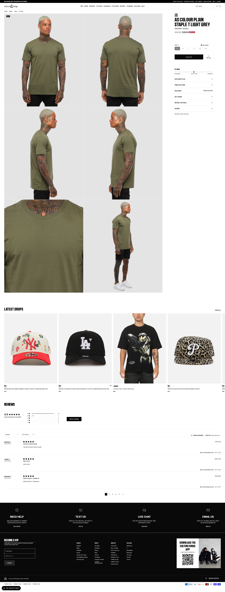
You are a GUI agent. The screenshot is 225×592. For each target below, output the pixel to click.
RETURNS (178, 97)
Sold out (189, 57)
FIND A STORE (207, 1)
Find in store (180, 85)
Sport (78, 552)
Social (129, 543)
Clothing (99, 6)
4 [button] (115, 494)
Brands (122, 6)
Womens (92, 6)
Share (177, 108)
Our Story (114, 546)
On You (97, 555)
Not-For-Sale (80, 559)
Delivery (194, 91)
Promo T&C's (114, 564)
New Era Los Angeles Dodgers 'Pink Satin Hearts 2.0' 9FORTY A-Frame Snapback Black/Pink (84, 389)
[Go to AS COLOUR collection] (179, 15)
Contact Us (114, 555)
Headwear (107, 6)
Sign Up (9, 563)
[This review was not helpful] (219, 452)
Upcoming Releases (82, 557)
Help (96, 543)
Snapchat (129, 552)
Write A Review (74, 419)
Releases (137, 6)
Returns (97, 546)
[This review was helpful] (215, 452)
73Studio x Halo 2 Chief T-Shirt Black (123, 389)
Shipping (97, 548)
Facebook (129, 546)
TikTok (128, 559)
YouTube (129, 555)
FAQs (96, 552)
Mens (86, 6)
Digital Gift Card (81, 555)
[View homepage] (11, 6)
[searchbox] (198, 435)
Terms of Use (114, 559)
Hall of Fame (114, 548)
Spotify (129, 557)
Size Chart (205, 45)
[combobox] (204, 6)
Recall (97, 550)
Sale (143, 6)
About (113, 543)
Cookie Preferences (98, 562)
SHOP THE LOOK (177, 1)
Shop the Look (115, 550)
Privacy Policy (115, 557)
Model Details (181, 102)
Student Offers (99, 559)
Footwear (115, 6)
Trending (129, 6)
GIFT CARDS (198, 1)
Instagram (129, 550)
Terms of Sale (115, 562)
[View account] (217, 6)
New (82, 6)
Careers (113, 552)
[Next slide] (221, 347)
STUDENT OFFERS (189, 1)
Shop (79, 543)
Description (180, 79)
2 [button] (109, 494)
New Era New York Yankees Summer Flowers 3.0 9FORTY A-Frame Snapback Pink (26, 389)
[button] (220, 6)
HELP (214, 1)
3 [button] (112, 494)
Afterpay (97, 557)
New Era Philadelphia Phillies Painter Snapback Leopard (184, 389)
